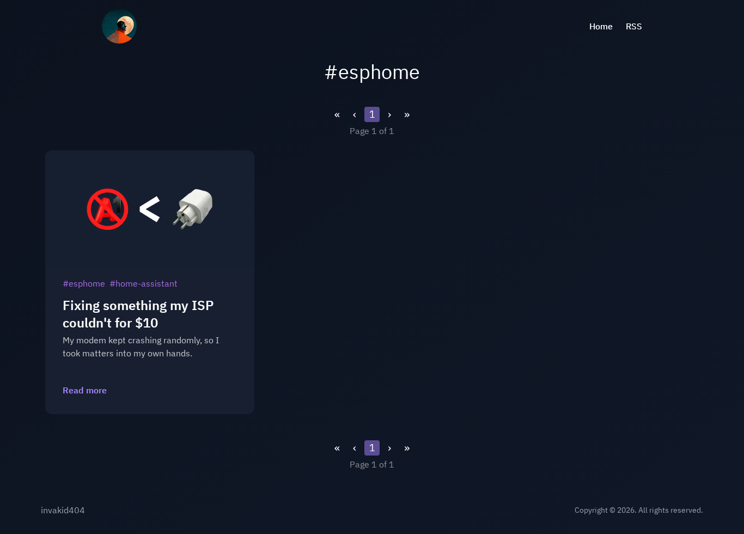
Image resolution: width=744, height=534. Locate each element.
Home (601, 26)
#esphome (84, 283)
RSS (634, 26)
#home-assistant (143, 283)
